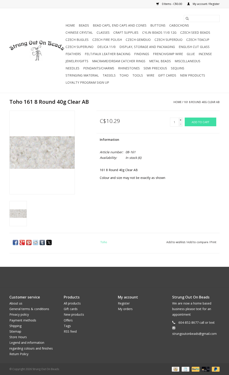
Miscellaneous (187, 61)
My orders (125, 309)
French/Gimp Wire (168, 54)
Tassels (109, 75)
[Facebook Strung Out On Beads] (110, 277)
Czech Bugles (77, 39)
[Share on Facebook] (15, 242)
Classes (103, 32)
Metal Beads (160, 61)
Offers (68, 320)
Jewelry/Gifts (77, 61)
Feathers (73, 54)
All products (72, 303)
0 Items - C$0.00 (172, 4)
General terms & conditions (29, 309)
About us (15, 303)
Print (213, 242)
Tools (137, 75)
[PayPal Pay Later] (215, 369)
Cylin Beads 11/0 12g (159, 32)
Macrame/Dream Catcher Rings (118, 61)
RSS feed (70, 331)
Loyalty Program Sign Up (87, 82)
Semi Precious (155, 68)
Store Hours (18, 337)
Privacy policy (19, 314)
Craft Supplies (125, 32)
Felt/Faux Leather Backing (107, 54)
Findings (141, 54)
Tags (67, 326)
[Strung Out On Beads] (36, 50)
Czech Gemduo (138, 39)
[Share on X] (49, 242)
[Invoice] (185, 369)
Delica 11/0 (106, 47)
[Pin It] (29, 242)
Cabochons (179, 25)
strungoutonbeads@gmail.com (194, 333)
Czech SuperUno (79, 47)
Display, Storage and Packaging (147, 47)
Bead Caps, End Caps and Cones (119, 25)
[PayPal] (195, 369)
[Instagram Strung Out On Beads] (118, 277)
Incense (205, 54)
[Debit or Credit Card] (205, 369)
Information (109, 139)
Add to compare (198, 242)
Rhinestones (129, 68)
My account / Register (206, 4)
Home (70, 25)
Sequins (177, 68)
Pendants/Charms (98, 68)
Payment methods (22, 320)
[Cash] (175, 369)
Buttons (157, 25)
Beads (84, 25)
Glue (191, 54)
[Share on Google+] (22, 242)
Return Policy (18, 354)
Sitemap (15, 331)
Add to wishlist (176, 242)
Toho (124, 75)
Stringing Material (82, 75)
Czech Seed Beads (195, 32)
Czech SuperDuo (168, 39)
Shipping (15, 326)
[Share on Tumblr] (42, 242)
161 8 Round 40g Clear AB (202, 102)
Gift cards (167, 75)
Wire (150, 75)
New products (74, 314)
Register (124, 303)
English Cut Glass (194, 47)
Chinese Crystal (79, 32)
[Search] (187, 18)
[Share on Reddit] (35, 242)
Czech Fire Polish (107, 39)
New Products (192, 75)
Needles (72, 68)
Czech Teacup (197, 39)
